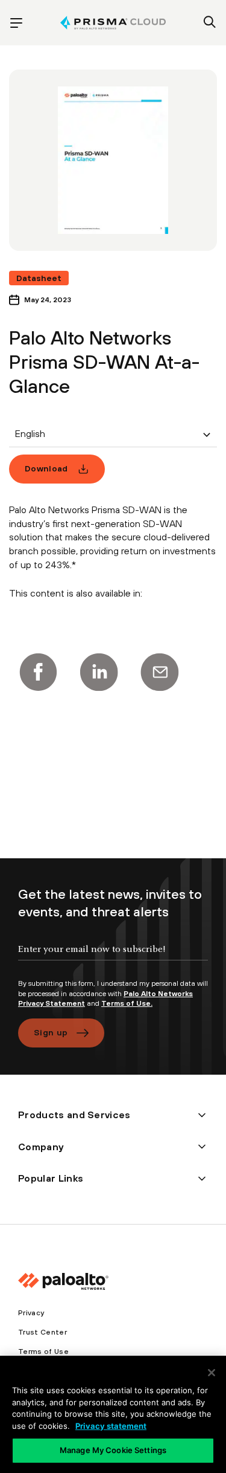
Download (46, 468)
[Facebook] (38, 672)
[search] (209, 23)
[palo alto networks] (113, 23)
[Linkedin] (99, 672)
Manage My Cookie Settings (113, 1450)
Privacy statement (110, 1426)
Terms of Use (43, 1351)
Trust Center (42, 1332)
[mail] (159, 672)
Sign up (50, 1032)
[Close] (211, 1372)
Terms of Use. (126, 1003)
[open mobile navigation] (16, 23)
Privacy (31, 1313)
